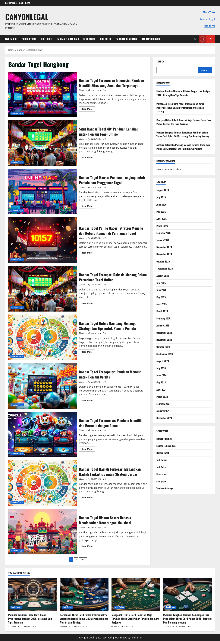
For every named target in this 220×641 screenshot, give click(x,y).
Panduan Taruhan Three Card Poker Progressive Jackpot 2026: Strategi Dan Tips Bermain (183, 93)
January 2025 (162, 325)
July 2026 (161, 197)
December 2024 (164, 332)
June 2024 (161, 375)
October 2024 (163, 347)
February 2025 (163, 318)
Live (210, 39)
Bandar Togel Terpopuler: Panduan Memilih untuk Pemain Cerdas (42, 386)
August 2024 (162, 361)
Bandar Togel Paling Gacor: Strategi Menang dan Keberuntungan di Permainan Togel (42, 240)
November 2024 (164, 339)
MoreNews (121, 637)
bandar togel (207, 19)
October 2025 (163, 261)
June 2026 (161, 204)
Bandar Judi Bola (150, 39)
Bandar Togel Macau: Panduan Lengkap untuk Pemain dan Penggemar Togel (42, 191)
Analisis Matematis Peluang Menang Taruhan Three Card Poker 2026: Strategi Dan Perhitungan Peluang (183, 147)
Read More (88, 109)
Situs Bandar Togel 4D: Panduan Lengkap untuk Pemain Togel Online (42, 143)
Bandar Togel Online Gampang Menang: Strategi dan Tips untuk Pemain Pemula (42, 337)
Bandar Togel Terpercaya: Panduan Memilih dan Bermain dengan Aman (42, 434)
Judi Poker (46, 39)
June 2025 (161, 290)
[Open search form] (195, 39)
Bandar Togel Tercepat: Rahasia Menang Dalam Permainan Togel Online (42, 289)
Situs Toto (209, 12)
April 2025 (161, 304)
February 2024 (163, 404)
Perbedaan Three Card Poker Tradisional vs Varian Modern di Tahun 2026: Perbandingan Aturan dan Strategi (180, 107)
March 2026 (162, 226)
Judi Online (106, 39)
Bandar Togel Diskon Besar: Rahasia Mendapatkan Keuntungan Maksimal (42, 531)
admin (84, 90)
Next (83, 559)
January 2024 (162, 411)
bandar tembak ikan (68, 39)
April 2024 (161, 389)
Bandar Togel (29, 39)
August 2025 (162, 275)
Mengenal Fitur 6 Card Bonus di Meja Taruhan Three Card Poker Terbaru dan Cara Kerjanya (183, 122)
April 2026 (161, 218)
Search (160, 61)
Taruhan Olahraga (126, 39)
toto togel (209, 26)
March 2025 (162, 311)
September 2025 (164, 268)
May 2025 (161, 297)
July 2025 (161, 283)
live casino (11, 39)
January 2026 (162, 240)
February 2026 (163, 233)
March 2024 (162, 396)
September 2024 (164, 354)
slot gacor (89, 39)
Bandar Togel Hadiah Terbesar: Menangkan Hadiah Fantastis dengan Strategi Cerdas (42, 483)
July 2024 (161, 368)
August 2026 (162, 190)
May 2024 (161, 382)
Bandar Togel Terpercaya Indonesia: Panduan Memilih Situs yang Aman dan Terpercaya (42, 94)
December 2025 (164, 247)
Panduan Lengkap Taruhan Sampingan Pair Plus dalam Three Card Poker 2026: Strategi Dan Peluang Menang (182, 134)
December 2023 (164, 418)
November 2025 (164, 254)
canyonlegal (26, 16)
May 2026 (161, 211)
